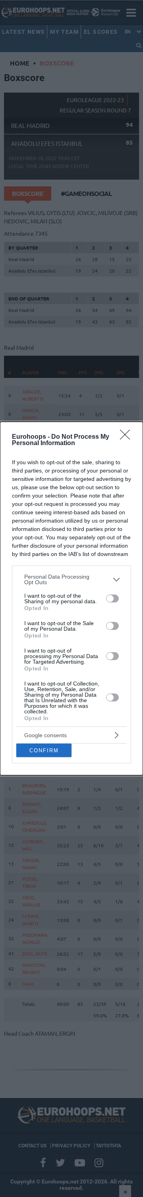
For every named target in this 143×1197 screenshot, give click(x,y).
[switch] (112, 598)
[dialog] (71, 598)
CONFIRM (44, 750)
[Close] (127, 437)
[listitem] (71, 579)
